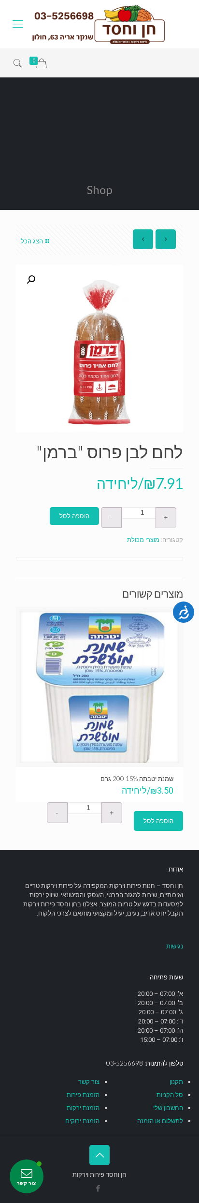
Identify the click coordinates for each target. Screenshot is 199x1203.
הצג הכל (32, 241)
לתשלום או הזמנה (160, 1121)
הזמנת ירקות (83, 1108)
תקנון (176, 1081)
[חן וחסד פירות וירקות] (99, 24)
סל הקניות (169, 1094)
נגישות (174, 946)
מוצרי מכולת (143, 539)
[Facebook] (98, 1188)
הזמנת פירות (83, 1094)
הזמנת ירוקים (82, 1121)
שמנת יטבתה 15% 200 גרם (136, 778)
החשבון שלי (168, 1108)
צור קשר (89, 1081)
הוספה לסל (74, 516)
